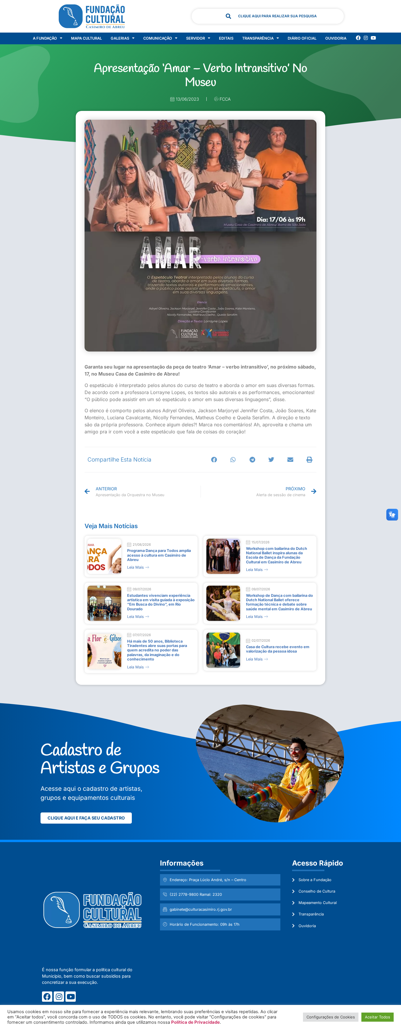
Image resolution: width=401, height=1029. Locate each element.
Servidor (195, 38)
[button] (214, 459)
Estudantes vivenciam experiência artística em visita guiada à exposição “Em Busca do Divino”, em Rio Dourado (161, 602)
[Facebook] (358, 38)
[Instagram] (365, 38)
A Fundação (45, 38)
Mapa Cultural (86, 38)
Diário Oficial (302, 38)
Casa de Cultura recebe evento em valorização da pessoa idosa (277, 649)
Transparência (258, 38)
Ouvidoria (335, 38)
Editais (226, 38)
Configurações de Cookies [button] (330, 1017)
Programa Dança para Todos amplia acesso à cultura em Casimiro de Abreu (159, 555)
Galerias (120, 38)
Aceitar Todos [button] (377, 1017)
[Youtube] (373, 38)
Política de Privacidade (195, 1022)
